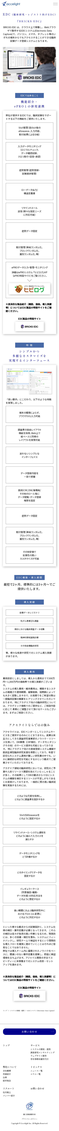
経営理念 (7, 1080)
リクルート (8, 1088)
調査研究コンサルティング (43, 1052)
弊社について (10, 1067)
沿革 (5, 1077)
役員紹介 (7, 1074)
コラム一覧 (36, 1074)
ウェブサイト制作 (39, 1055)
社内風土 (7, 1092)
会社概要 (7, 1070)
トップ (5, 1010)
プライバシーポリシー (29, 1119)
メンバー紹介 (9, 1095)
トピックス (36, 1067)
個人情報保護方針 (29, 1114)
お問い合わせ (29, 1031)
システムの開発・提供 (17, 1010)
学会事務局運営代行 (40, 1059)
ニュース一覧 (37, 1070)
